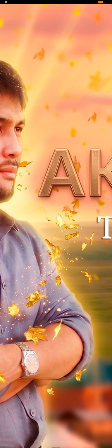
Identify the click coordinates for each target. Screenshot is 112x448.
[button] (3, 228)
